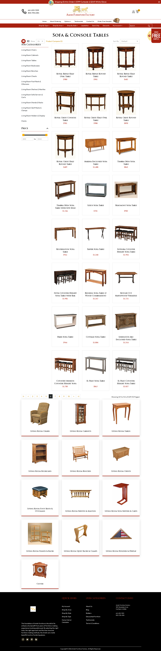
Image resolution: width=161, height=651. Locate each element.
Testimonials (90, 620)
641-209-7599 (33, 10)
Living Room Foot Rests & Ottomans (31, 82)
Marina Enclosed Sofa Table (95, 163)
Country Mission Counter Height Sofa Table (65, 382)
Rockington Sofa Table (65, 251)
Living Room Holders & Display (33, 116)
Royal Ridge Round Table (96, 75)
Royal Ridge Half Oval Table (65, 75)
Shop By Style (66, 613)
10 (69, 396)
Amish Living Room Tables (93, 30)
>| (78, 396)
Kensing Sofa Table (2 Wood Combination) (95, 294)
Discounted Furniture (93, 617)
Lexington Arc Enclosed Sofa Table (126, 338)
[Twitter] (27, 639)
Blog (87, 610)
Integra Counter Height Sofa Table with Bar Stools (126, 251)
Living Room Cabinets (29, 55)
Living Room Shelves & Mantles (33, 89)
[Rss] (36, 639)
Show (33, 41)
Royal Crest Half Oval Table (95, 119)
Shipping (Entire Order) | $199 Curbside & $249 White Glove (80, 2)
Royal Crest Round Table (126, 119)
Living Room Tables (28, 60)
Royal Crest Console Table (65, 119)
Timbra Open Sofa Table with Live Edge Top (65, 207)
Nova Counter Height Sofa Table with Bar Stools (65, 294)
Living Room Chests (29, 76)
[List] (28, 41)
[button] (68, 21)
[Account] (133, 11)
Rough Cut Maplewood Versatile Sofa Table (126, 294)
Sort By (116, 41)
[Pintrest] (31, 639)
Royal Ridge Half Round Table (126, 75)
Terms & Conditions (92, 623)
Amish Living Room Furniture (70, 30)
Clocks (24, 121)
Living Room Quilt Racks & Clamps (31, 109)
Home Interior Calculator (67, 621)
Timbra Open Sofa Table (126, 163)
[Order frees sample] (154, 36)
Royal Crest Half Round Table (65, 163)
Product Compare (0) (54, 41)
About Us (89, 606)
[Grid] (23, 41)
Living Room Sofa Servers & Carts (32, 96)
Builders (88, 613)
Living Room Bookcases (30, 66)
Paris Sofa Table (65, 337)
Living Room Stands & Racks (32, 102)
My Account (66, 606)
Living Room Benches (29, 71)
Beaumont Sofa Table (126, 205)
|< (23, 396)
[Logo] (80, 11)
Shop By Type (66, 617)
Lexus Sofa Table (95, 205)
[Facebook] (23, 639)
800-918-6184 (33, 13)
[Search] (149, 25)
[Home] (42, 30)
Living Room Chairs (28, 50)
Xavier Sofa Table (95, 249)
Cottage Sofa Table (95, 337)
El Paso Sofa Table (96, 381)
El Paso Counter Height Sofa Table (126, 382)
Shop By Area (52, 30)
